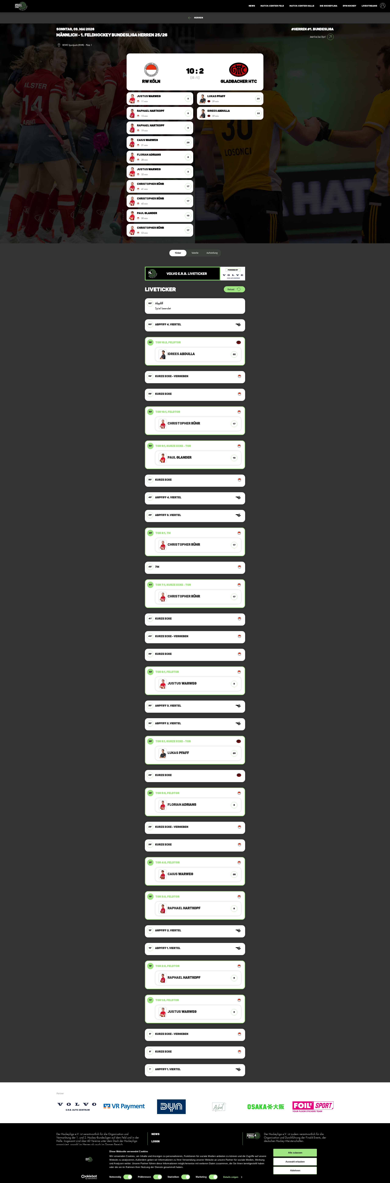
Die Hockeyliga (328, 6)
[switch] (157, 1176)
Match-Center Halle (301, 6)
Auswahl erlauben (295, 1161)
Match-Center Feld (272, 6)
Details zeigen (230, 1177)
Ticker (178, 253)
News (252, 6)
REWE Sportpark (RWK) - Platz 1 (77, 45)
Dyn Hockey (349, 6)
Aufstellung (212, 253)
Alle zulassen (295, 1152)
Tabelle (195, 253)
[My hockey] (382, 6)
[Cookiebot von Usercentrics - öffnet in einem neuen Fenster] (89, 1177)
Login (155, 1141)
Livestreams (369, 6)
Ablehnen (295, 1170)
